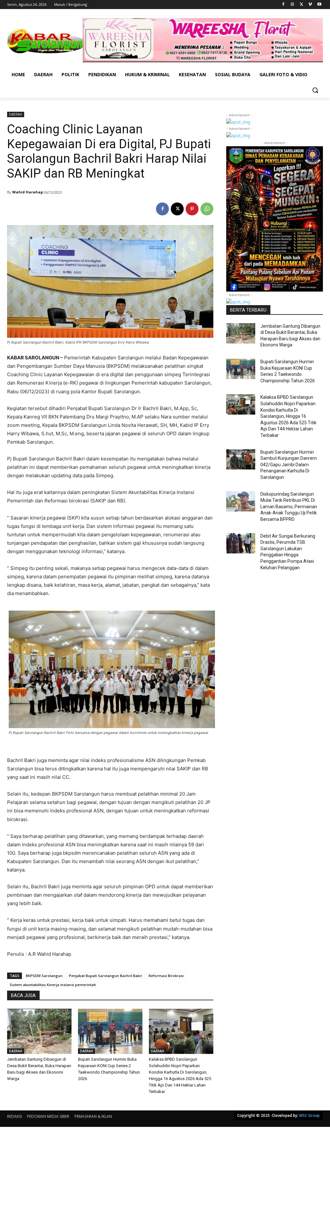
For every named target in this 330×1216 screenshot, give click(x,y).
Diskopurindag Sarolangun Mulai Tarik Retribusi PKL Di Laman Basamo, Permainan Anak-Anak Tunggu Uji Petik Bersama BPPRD (288, 506)
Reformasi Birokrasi (166, 975)
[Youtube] (319, 4)
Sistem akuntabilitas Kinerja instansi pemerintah (53, 984)
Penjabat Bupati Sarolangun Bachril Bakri (105, 975)
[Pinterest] (192, 208)
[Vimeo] (310, 4)
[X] (301, 4)
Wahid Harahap (27, 192)
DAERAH (15, 114)
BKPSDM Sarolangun (44, 975)
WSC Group (309, 1115)
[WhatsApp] (206, 208)
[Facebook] (283, 4)
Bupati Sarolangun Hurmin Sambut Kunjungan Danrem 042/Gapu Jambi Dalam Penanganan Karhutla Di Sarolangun (288, 464)
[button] (315, 90)
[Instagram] (292, 4)
